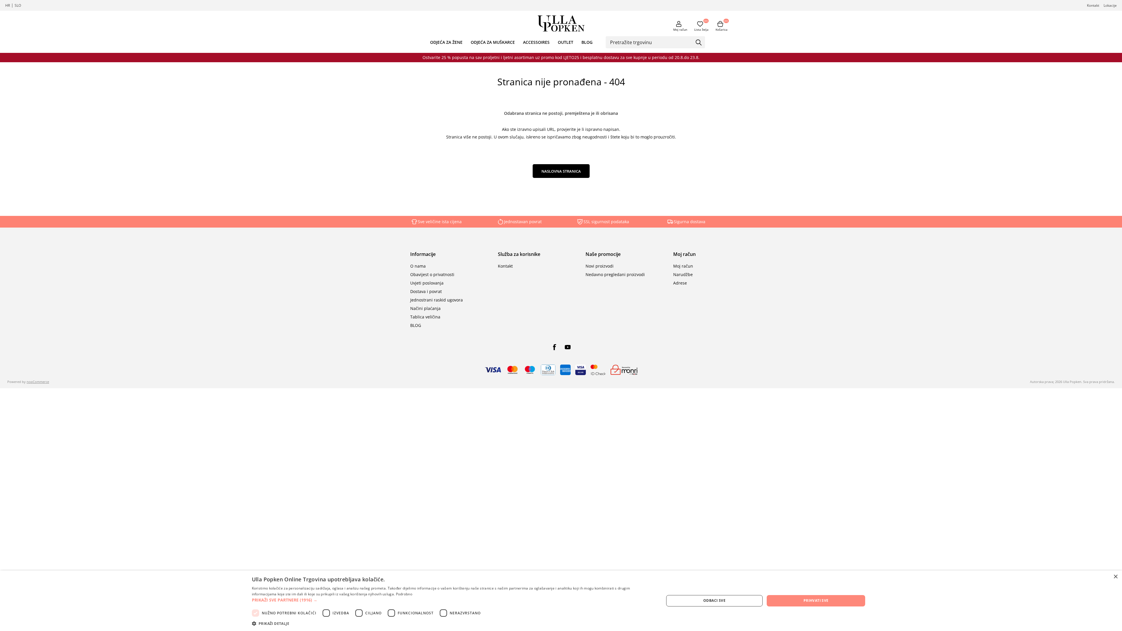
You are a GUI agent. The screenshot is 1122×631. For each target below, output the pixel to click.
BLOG (587, 42)
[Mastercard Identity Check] (598, 370)
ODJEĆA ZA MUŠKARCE (493, 42)
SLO (18, 5)
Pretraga (698, 42)
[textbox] (651, 42)
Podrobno (404, 594)
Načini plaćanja (425, 308)
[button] (452, 600)
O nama (418, 266)
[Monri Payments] (624, 370)
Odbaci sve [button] (714, 600)
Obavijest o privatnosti (432, 274)
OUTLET (565, 42)
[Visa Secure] (580, 370)
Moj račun (680, 29)
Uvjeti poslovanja (427, 283)
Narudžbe (683, 274)
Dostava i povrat (426, 291)
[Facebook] (554, 347)
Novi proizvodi (600, 266)
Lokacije (1110, 5)
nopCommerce (38, 381)
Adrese (680, 283)
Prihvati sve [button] (816, 600)
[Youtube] (568, 347)
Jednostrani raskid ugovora (436, 300)
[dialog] (561, 601)
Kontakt (1093, 5)
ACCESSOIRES (536, 42)
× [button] (1115, 577)
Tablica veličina (425, 317)
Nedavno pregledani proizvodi (615, 274)
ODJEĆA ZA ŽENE (446, 42)
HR (7, 5)
